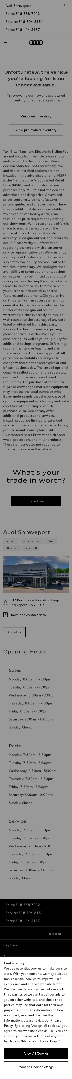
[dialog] (36, 1018)
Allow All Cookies (36, 1053)
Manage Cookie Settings (36, 1067)
